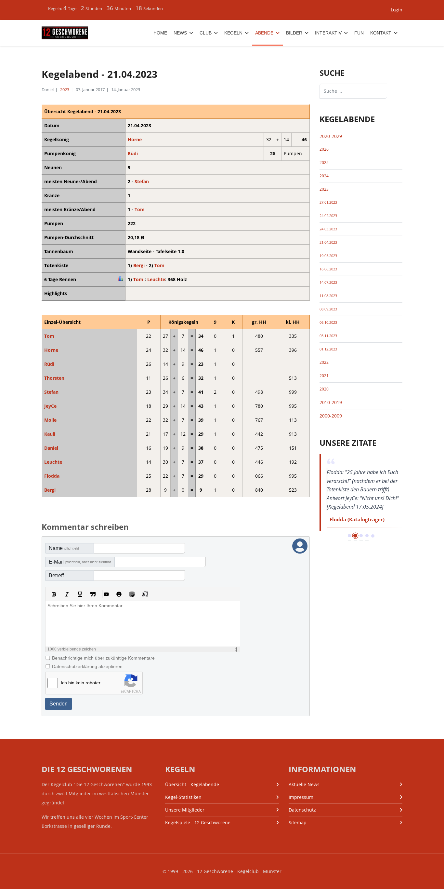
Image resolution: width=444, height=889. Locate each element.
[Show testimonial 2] (355, 536)
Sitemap (298, 822)
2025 (324, 162)
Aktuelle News (304, 784)
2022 (324, 362)
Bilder (294, 32)
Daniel (51, 448)
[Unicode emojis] (132, 594)
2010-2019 (331, 402)
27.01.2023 (328, 202)
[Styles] (145, 594)
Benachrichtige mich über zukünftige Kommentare (103, 658)
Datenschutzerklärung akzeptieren (87, 666)
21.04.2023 (328, 242)
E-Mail (80, 562)
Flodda (51, 476)
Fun (359, 32)
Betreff (56, 575)
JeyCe (50, 406)
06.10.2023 (328, 322)
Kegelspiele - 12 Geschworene (197, 822)
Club (206, 32)
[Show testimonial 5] (372, 536)
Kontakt (380, 32)
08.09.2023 (328, 309)
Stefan (142, 181)
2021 (324, 375)
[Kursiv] (67, 594)
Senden (58, 703)
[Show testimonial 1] (349, 535)
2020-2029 (331, 136)
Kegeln (233, 32)
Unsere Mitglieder (184, 810)
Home (160, 32)
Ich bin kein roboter (80, 682)
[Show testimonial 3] (361, 535)
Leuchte (156, 279)
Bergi (139, 265)
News (180, 32)
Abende (264, 32)
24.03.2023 (328, 229)
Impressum (301, 797)
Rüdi (133, 153)
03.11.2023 (328, 336)
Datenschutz (302, 810)
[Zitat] (93, 594)
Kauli (49, 434)
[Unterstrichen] (80, 594)
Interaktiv (328, 32)
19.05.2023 (328, 255)
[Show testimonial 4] (367, 535)
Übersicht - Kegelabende (192, 784)
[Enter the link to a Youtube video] (106, 594)
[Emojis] (119, 594)
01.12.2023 (328, 349)
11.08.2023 (328, 296)
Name (64, 548)
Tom (140, 209)
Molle (50, 420)
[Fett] (54, 594)
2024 (324, 176)
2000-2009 (331, 416)
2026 (324, 149)
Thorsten (54, 378)
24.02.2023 (328, 215)
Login (396, 10)
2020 (324, 389)
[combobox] (353, 91)
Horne (135, 139)
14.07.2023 (328, 282)
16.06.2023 (328, 269)
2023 (64, 89)
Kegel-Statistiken (183, 797)
